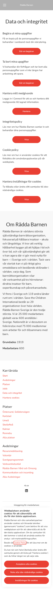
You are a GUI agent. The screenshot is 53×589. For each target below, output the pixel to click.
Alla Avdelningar (11, 476)
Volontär (7, 455)
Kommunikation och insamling (18, 472)
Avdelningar (9, 380)
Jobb (5, 388)
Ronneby (7, 433)
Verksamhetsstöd (12, 464)
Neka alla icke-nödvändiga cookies (26, 572)
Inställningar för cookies (26, 580)
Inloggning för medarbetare (26, 505)
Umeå (6, 420)
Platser (6, 384)
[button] (26, 199)
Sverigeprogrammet (13, 459)
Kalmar (6, 429)
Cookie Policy (20, 542)
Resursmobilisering (13, 451)
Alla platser (9, 437)
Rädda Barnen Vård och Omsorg (20, 468)
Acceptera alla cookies (26, 564)
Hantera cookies (11, 397)
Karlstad (7, 416)
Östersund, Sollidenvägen (16, 411)
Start (5, 375)
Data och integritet (12, 392)
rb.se (26, 485)
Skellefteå (8, 424)
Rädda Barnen (26, 5)
